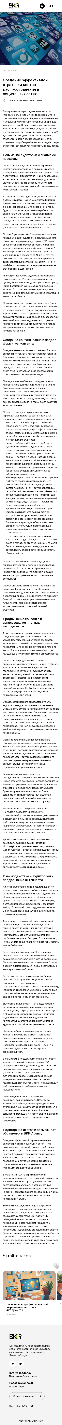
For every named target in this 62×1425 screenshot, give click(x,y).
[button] (27, 1396)
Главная (7, 71)
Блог (15, 71)
